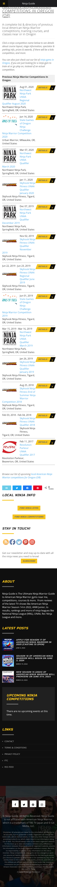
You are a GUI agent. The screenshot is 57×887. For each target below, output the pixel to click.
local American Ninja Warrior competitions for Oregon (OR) (27, 475)
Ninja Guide (28, 3)
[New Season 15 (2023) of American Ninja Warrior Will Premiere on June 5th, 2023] (8, 677)
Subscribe (29, 561)
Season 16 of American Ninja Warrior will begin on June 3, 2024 (34, 658)
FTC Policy (31, 869)
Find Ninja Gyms (28, 508)
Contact (9, 741)
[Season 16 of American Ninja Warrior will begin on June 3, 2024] (8, 661)
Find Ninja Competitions (29, 517)
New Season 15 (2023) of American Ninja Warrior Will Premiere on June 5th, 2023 (35, 674)
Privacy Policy (12, 754)
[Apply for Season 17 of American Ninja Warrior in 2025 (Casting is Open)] (8, 644)
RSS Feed (9, 767)
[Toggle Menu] (4, 3)
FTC (6, 760)
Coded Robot (23, 872)
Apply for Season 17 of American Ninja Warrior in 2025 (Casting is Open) (33, 642)
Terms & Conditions (16, 747)
